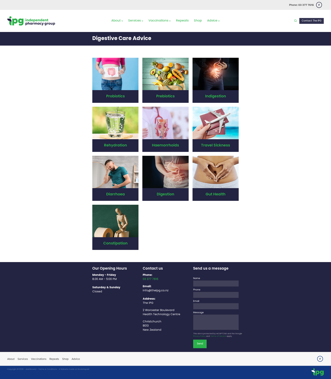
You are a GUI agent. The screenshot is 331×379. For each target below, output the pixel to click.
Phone (196, 290)
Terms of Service (218, 336)
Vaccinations (158, 20)
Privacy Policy (199, 336)
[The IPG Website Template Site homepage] (39, 21)
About (116, 20)
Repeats (182, 20)
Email (196, 301)
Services (135, 20)
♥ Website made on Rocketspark (74, 369)
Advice (212, 20)
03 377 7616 (150, 279)
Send (200, 344)
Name (196, 278)
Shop (198, 20)
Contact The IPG (311, 21)
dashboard (31, 369)
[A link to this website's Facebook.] (319, 5)
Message (198, 313)
